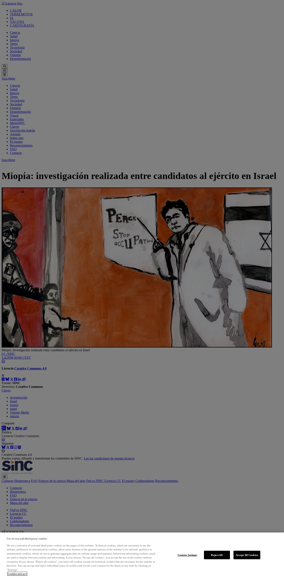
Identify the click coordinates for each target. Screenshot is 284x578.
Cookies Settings (187, 554)
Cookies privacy (17, 573)
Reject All (216, 554)
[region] (142, 555)
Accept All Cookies (247, 554)
